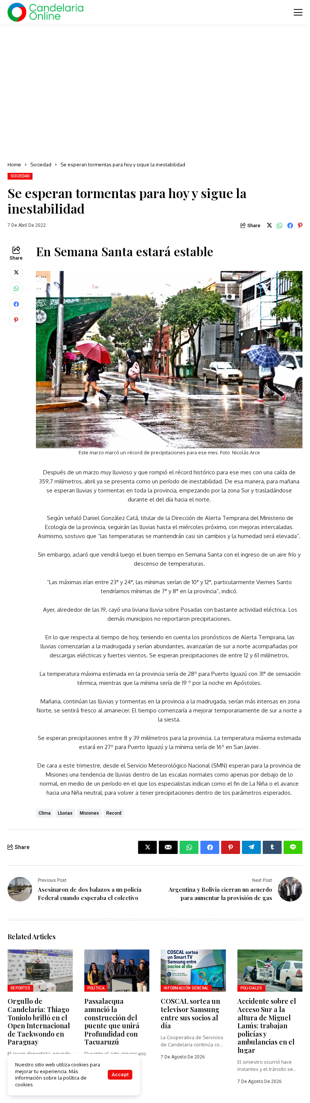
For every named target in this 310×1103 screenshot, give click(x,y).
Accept (120, 1074)
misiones (89, 813)
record (113, 813)
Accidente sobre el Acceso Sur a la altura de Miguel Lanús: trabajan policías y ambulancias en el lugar (266, 1026)
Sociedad (40, 165)
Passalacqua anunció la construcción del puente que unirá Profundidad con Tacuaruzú (112, 1021)
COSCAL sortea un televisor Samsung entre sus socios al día (190, 1013)
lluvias (65, 813)
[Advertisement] (155, 90)
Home (14, 165)
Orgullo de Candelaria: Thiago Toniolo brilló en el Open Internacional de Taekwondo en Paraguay (39, 1021)
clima (45, 813)
